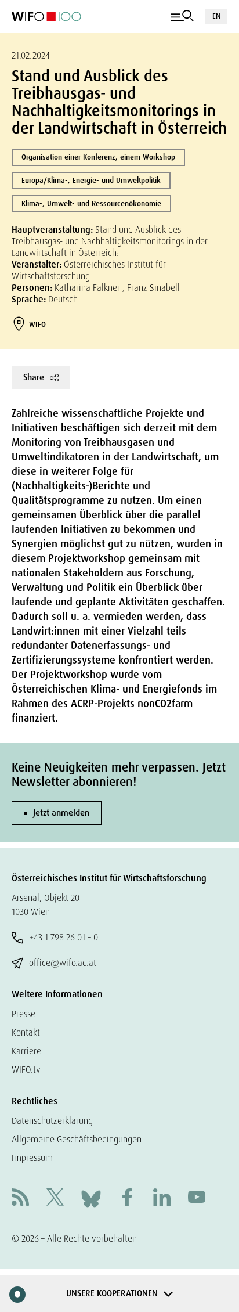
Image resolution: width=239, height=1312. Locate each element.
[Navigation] (182, 16)
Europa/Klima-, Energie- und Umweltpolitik (91, 180)
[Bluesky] (91, 1198)
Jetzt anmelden (61, 813)
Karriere (26, 1051)
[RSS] (20, 1198)
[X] (55, 1198)
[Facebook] (127, 1198)
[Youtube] (196, 1198)
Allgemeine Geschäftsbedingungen (77, 1139)
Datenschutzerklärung (52, 1121)
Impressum (32, 1158)
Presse (23, 1014)
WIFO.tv (26, 1070)
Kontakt (26, 1032)
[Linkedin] (162, 1198)
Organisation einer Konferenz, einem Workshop (98, 157)
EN (216, 16)
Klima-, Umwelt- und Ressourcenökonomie (91, 203)
